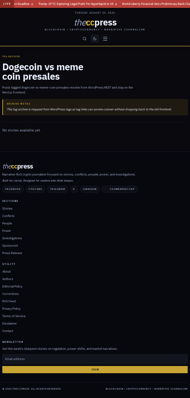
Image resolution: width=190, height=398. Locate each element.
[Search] (85, 39)
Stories (7, 208)
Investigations (12, 238)
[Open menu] (105, 39)
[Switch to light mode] (95, 39)
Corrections (10, 294)
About (6, 272)
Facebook (13, 189)
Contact (7, 331)
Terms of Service (14, 316)
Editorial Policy (12, 286)
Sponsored (10, 246)
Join (95, 369)
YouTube (35, 189)
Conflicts (8, 216)
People (7, 223)
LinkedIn (90, 189)
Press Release (12, 253)
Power (6, 231)
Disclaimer (9, 323)
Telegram (57, 189)
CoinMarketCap (122, 189)
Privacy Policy (11, 309)
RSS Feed (9, 301)
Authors (7, 279)
